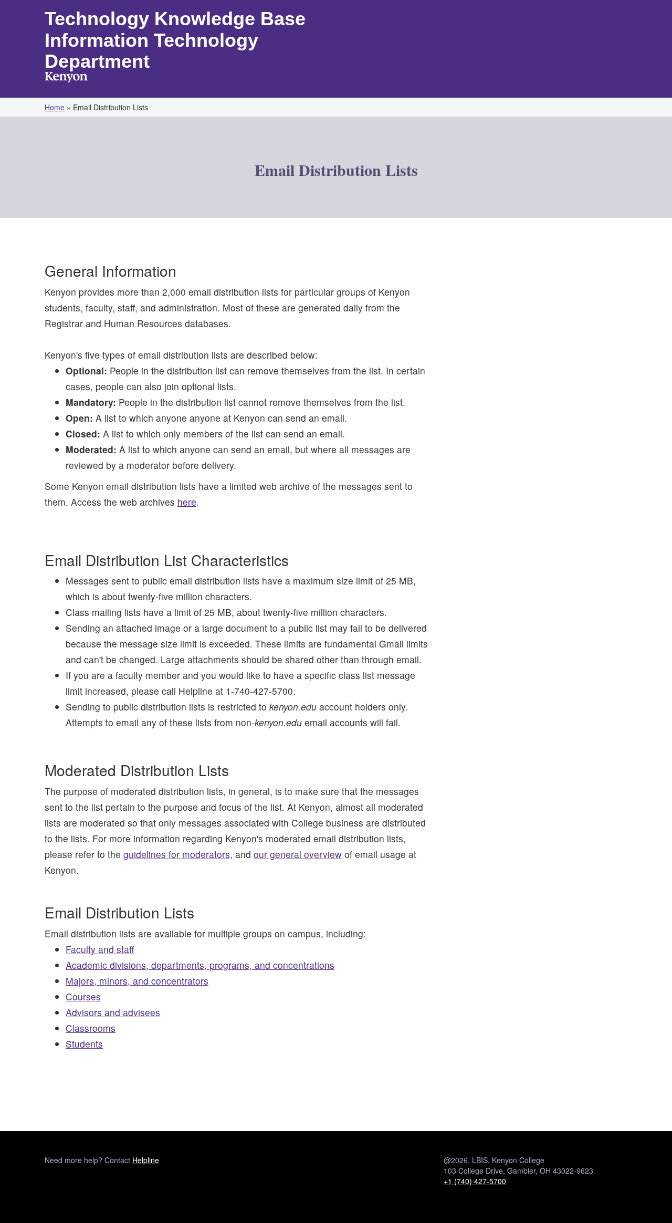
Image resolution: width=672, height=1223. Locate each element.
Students (84, 1043)
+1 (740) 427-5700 (475, 1181)
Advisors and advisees (113, 1012)
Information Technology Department (151, 50)
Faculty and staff (100, 949)
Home (55, 107)
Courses (83, 996)
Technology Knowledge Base (175, 18)
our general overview (298, 854)
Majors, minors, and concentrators (137, 980)
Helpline (145, 1160)
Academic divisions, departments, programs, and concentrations (200, 964)
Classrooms (91, 1027)
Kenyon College (66, 78)
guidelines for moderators (176, 854)
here (186, 501)
